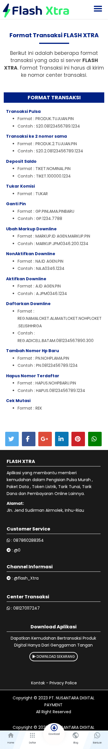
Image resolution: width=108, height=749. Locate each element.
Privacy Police (63, 683)
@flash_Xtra (26, 578)
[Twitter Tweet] (12, 439)
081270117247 (26, 608)
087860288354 (28, 540)
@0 (17, 550)
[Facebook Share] (28, 439)
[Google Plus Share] (45, 439)
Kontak (38, 683)
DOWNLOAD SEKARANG (55, 656)
